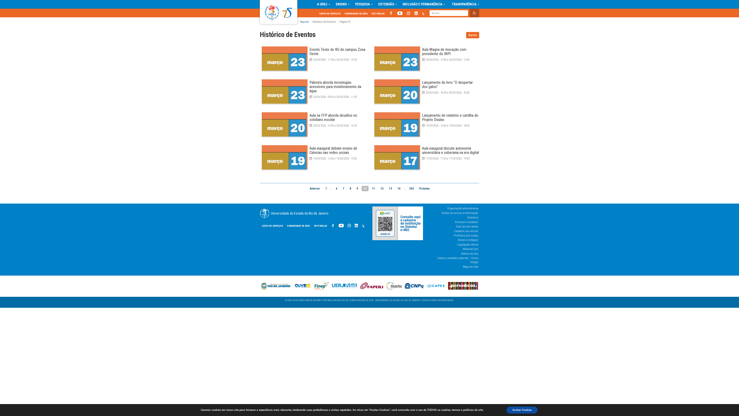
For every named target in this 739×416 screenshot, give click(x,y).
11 (373, 188)
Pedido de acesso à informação (459, 213)
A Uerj (322, 4)
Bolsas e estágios (468, 240)
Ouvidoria (472, 217)
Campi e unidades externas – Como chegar (457, 260)
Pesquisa (363, 4)
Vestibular (378, 13)
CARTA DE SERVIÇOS (330, 13)
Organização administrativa (462, 208)
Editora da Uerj (469, 253)
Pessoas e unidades (466, 222)
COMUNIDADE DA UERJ (356, 13)
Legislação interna (467, 244)
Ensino (342, 4)
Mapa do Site (470, 266)
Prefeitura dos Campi (466, 235)
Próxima (424, 188)
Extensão (386, 4)
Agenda (472, 35)
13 (390, 188)
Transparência (464, 4)
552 (411, 188)
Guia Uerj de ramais (467, 226)
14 (398, 188)
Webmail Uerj (470, 249)
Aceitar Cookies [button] (522, 410)
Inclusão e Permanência (423, 4)
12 (382, 188)
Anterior (315, 188)
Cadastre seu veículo (466, 231)
